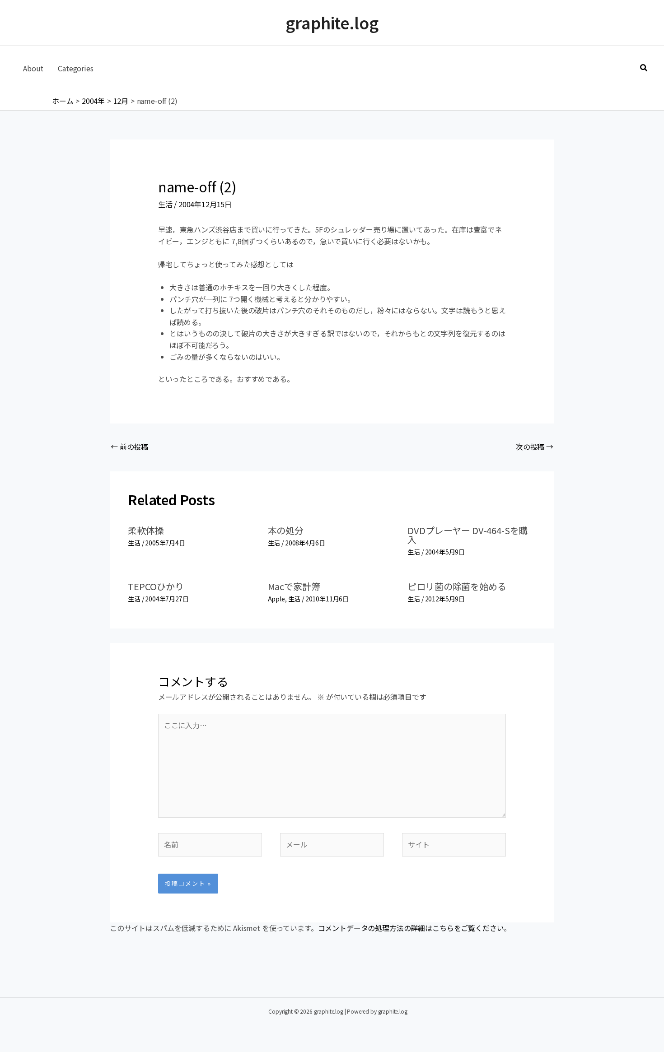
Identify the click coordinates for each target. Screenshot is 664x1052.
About (33, 68)
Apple (276, 598)
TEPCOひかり (156, 586)
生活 (165, 204)
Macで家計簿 (294, 586)
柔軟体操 (146, 530)
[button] (644, 68)
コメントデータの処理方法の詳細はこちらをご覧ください (411, 927)
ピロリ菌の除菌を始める (456, 586)
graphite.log (331, 22)
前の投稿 (129, 446)
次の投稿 (534, 446)
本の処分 (286, 530)
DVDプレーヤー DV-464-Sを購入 (467, 535)
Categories (75, 68)
